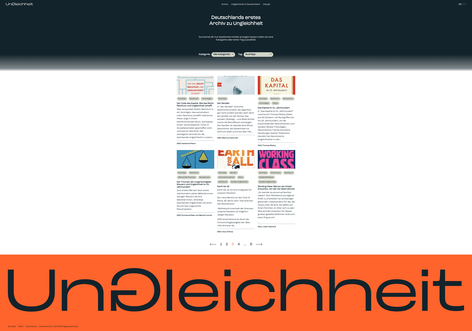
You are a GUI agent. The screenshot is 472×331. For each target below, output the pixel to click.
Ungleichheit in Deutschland (245, 4)
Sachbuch (194, 99)
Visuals (266, 4)
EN (464, 4)
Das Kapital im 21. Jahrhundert (274, 108)
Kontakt (12, 326)
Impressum (31, 326)
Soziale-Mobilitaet (266, 177)
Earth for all (223, 186)
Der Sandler (223, 103)
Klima (240, 177)
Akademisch (204, 177)
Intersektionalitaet (226, 177)
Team (20, 326)
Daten (275, 103)
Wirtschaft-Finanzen (186, 177)
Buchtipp (182, 99)
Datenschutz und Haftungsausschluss (58, 326)
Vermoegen (207, 99)
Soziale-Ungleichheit (239, 182)
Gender (233, 173)
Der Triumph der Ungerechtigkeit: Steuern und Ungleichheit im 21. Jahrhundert (194, 184)
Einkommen (288, 99)
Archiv (224, 4)
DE (460, 4)
